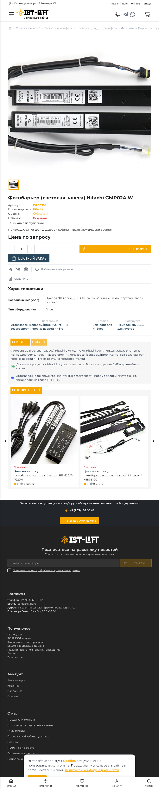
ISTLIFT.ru (53, 380)
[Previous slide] (5, 441)
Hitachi (38, 209)
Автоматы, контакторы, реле (25, 642)
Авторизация (16, 680)
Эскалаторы (15, 657)
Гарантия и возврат (21, 753)
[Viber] (140, 14)
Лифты (11, 653)
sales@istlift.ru (27, 603)
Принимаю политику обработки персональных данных (46, 570)
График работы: (18, 611)
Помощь (12, 696)
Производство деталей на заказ (30, 725)
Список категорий (28, 28)
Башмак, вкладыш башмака (25, 645)
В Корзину (138, 249)
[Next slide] (153, 441)
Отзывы (12, 742)
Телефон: (13, 599)
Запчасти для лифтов (58, 28)
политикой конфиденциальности (92, 770)
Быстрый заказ (32, 258)
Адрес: (11, 607)
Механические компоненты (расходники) (34, 649)
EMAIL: (11, 603)
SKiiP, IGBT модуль (19, 638)
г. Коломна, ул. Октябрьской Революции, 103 (34, 3)
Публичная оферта (20, 747)
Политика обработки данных (28, 736)
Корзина (13, 685)
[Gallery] (13, 184)
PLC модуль (14, 634)
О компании (16, 731)
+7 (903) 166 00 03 (32, 599)
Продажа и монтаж (21, 719)
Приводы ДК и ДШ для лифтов (96, 28)
